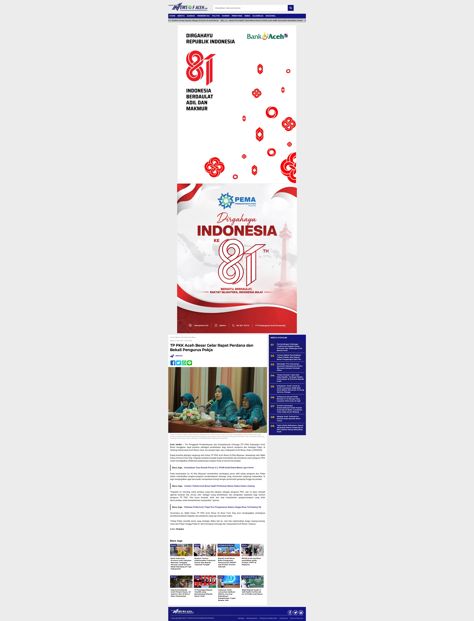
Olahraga (258, 16)
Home (172, 16)
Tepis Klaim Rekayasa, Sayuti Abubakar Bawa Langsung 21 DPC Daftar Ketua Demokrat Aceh (290, 428)
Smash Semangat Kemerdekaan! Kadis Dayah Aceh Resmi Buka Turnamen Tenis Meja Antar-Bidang (289, 409)
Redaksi (241, 618)
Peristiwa (237, 16)
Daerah (191, 16)
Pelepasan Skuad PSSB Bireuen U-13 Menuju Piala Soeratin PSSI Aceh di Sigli (288, 399)
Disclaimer (283, 618)
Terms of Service (296, 618)
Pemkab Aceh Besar (188, 337)
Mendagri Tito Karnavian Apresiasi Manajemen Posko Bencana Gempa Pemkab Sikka (289, 367)
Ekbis (247, 16)
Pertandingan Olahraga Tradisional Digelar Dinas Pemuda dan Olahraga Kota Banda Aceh (289, 347)
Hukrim (225, 16)
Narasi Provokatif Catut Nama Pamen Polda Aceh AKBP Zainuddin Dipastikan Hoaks (248, 20)
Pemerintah (203, 16)
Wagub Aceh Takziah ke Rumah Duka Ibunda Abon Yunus (288, 418)
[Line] (188, 361)
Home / (173, 337)
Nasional (271, 16)
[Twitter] (177, 361)
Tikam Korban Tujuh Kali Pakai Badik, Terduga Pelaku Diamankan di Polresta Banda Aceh (290, 378)
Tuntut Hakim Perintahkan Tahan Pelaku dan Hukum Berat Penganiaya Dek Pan (289, 357)
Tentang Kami (251, 618)
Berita (181, 16)
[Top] (457, 617)
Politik (216, 16)
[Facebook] (171, 361)
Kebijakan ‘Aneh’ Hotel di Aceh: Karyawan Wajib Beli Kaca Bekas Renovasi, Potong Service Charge (290, 389)
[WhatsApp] (183, 361)
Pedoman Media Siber (268, 618)
